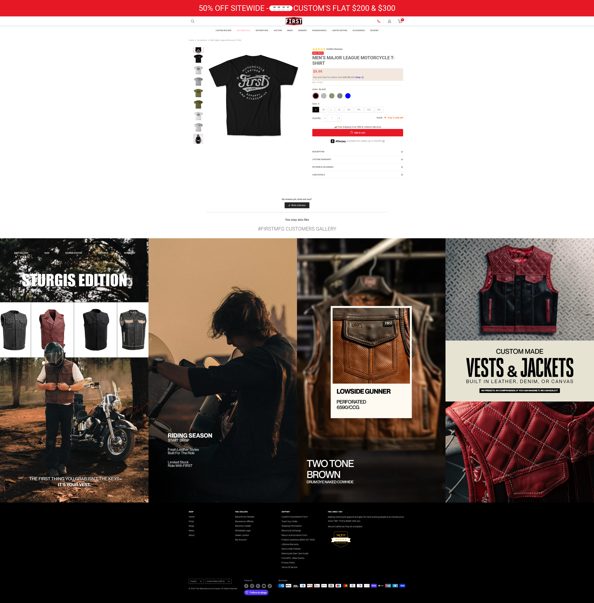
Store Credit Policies (291, 549)
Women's (302, 30)
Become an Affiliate (244, 521)
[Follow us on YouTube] (264, 586)
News (191, 530)
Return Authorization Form (294, 535)
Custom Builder (223, 30)
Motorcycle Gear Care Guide (295, 553)
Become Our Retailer (244, 517)
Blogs (191, 526)
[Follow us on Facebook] (246, 586)
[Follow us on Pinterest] (258, 586)
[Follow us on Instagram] (252, 586)
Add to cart (359, 132)
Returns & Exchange (291, 530)
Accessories (359, 30)
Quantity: (316, 118)
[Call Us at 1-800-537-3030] (379, 21)
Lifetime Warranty (290, 544)
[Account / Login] (389, 21)
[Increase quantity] (339, 118)
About (192, 535)
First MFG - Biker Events (293, 558)
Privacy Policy (288, 562)
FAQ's (191, 521)
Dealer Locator (242, 535)
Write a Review (300, 206)
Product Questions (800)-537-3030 (298, 539)
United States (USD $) (216, 581)
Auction (278, 30)
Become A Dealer (243, 526)
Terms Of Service (289, 567)
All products (202, 40)
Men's (290, 30)
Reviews (374, 30)
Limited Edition (339, 30)
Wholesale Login (243, 530)
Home (191, 40)
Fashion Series (319, 30)
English (193, 581)
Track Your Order (289, 521)
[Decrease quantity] (325, 118)
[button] (400, 21)
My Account (241, 539)
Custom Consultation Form (295, 517)
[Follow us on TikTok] (270, 586)
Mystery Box (262, 30)
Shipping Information (292, 526)
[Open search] (192, 21)
